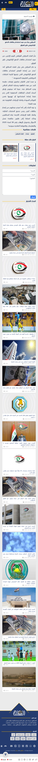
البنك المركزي (20, 133)
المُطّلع (22, 750)
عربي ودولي (20, 734)
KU (10, 2)
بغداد (27, 133)
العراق (32, 133)
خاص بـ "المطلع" (31, 738)
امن (13, 734)
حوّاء (12, 738)
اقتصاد (25, 16)
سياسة (28, 734)
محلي (33, 734)
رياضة (17, 738)
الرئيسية (31, 16)
